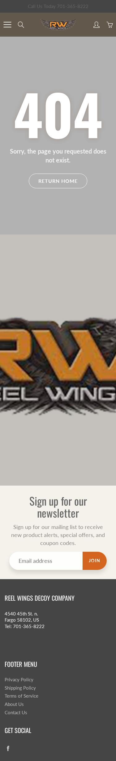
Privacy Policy (19, 679)
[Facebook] (7, 748)
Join (95, 560)
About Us (14, 704)
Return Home (58, 181)
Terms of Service (21, 696)
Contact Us (16, 712)
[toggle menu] (7, 24)
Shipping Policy (20, 688)
